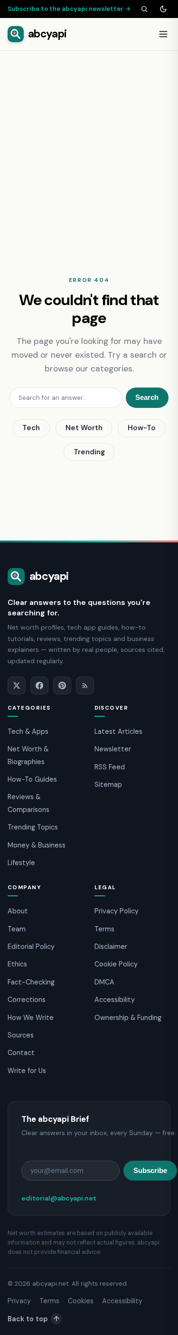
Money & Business (37, 845)
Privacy (19, 1301)
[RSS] (85, 686)
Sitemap (108, 784)
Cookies (81, 1301)
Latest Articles (118, 731)
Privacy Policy (116, 911)
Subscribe (150, 1170)
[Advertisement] (89, 144)
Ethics (17, 964)
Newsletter (112, 749)
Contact (21, 1052)
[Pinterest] (62, 686)
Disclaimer (110, 946)
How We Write (31, 1017)
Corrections (27, 999)
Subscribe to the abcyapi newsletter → (69, 9)
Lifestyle (21, 862)
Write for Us (27, 1070)
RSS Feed (109, 767)
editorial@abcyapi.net (58, 1198)
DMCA (104, 982)
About (18, 911)
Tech (31, 428)
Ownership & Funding (127, 1017)
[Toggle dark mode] (163, 9)
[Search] (144, 9)
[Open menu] (163, 34)
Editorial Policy (31, 946)
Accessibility (114, 999)
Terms (104, 929)
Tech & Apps (28, 731)
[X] (17, 686)
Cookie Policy (116, 964)
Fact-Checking (31, 982)
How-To (142, 428)
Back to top (33, 1319)
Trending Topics (33, 827)
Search (147, 397)
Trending (89, 452)
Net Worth (84, 428)
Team (17, 929)
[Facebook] (39, 686)
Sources (21, 1035)
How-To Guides (32, 779)
